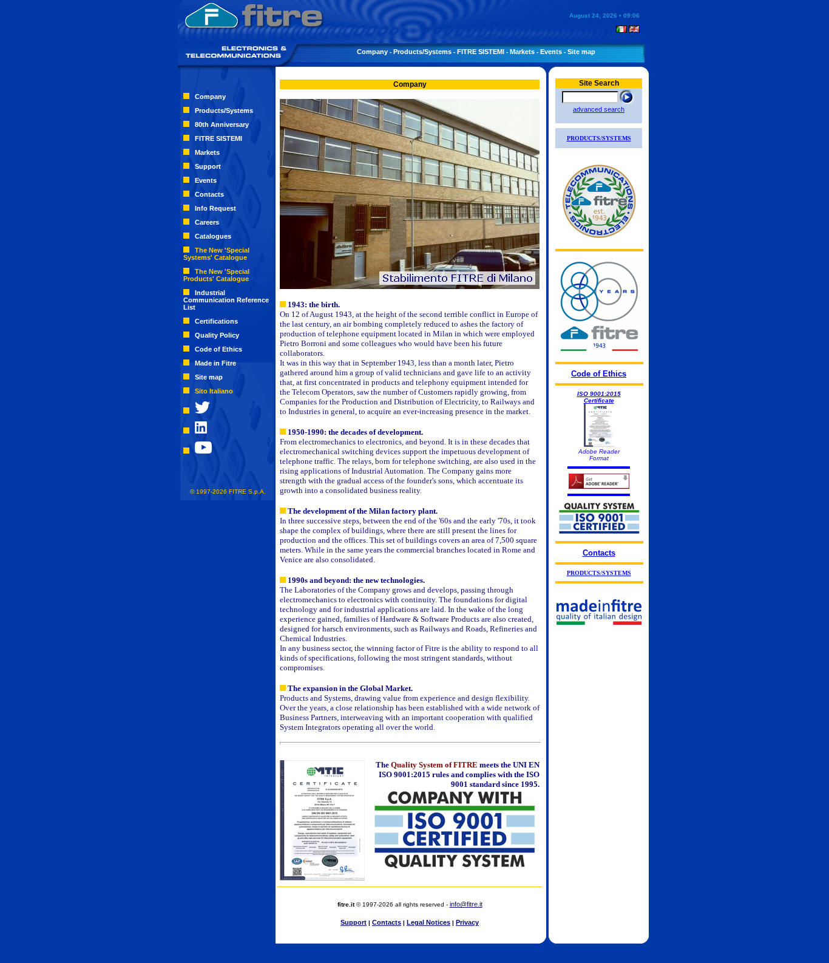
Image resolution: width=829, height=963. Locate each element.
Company (372, 51)
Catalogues (213, 236)
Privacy (467, 922)
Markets (522, 51)
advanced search (598, 109)
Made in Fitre (215, 363)
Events (551, 51)
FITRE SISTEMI (480, 51)
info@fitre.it (466, 904)
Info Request (215, 208)
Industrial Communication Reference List (226, 300)
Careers (207, 222)
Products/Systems (422, 51)
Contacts (209, 194)
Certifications (216, 321)
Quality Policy (217, 335)
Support (208, 166)
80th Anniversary (222, 124)
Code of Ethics (218, 349)
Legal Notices (428, 922)
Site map (581, 51)
